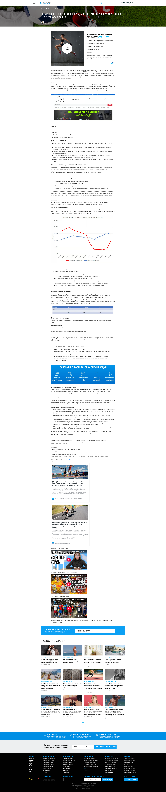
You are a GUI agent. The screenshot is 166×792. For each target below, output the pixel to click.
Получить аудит (107, 780)
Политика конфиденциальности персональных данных (83, 785)
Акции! (70, 1)
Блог (80, 3)
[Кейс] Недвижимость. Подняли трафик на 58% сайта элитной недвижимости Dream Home (113, 661)
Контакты (88, 3)
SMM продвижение (89, 756)
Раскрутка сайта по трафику (81, 734)
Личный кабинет (107, 3)
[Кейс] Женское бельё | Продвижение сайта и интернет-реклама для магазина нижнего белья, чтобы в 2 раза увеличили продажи (114, 686)
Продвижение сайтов (48, 756)
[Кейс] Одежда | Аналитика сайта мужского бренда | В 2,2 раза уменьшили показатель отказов (49, 661)
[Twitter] (52, 780)
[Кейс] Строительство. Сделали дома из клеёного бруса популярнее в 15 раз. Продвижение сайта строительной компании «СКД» (50, 712)
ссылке (69, 459)
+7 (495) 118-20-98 (127, 2)
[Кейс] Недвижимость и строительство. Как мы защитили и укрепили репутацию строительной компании (72, 685)
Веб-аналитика (109, 756)
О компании (58, 3)
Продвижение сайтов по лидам (108, 734)
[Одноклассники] (54, 780)
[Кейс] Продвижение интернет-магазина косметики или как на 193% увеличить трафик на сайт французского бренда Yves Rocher (93, 712)
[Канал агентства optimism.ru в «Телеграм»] (49, 780)
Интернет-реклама (68, 756)
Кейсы (74, 3)
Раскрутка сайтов (52, 734)
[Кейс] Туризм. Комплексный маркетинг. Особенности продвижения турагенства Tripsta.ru (72, 661)
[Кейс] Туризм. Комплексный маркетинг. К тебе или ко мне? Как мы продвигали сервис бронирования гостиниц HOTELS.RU (72, 712)
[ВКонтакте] (46, 780)
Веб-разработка (128, 756)
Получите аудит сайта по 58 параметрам (94, 776)
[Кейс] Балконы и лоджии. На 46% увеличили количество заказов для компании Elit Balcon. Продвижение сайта (92, 662)
